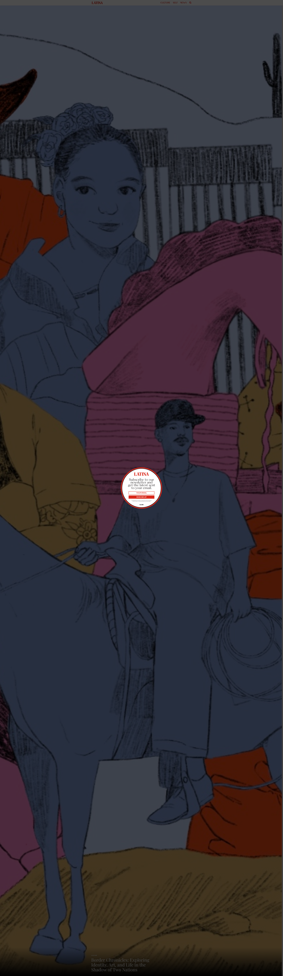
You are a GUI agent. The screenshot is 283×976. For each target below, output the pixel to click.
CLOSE (141, 504)
